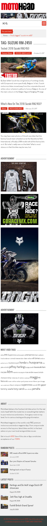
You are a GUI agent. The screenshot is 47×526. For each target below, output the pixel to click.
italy (43, 363)
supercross (26, 384)
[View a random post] (4, 23)
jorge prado (30, 367)
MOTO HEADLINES (16, 108)
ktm (10, 371)
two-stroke (28, 389)
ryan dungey (41, 381)
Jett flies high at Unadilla (21, 496)
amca (19, 355)
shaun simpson (15, 385)
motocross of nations (18, 378)
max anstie (29, 372)
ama (2, 355)
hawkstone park (14, 363)
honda (23, 362)
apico (23, 355)
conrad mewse (15, 358)
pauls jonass (24, 381)
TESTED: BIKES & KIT (23, 53)
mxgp (34, 377)
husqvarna (35, 362)
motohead (26, 378)
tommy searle (7, 388)
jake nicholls (5, 367)
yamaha (36, 388)
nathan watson (16, 381)
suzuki (35, 385)
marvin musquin (19, 372)
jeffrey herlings (17, 367)
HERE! (12, 436)
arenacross (30, 354)
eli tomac (36, 358)
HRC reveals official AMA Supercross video (24, 453)
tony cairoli (19, 388)
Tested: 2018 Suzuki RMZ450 (15, 48)
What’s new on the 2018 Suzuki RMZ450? (21, 104)
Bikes (4, 108)
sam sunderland (5, 385)
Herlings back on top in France (20, 470)
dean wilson (28, 358)
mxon (10, 381)
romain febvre (32, 381)
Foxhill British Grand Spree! (21, 505)
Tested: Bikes (7, 53)
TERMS (17, 439)
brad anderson (5, 358)
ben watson (39, 355)
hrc (27, 363)
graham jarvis (4, 363)
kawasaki (38, 367)
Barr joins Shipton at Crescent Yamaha (23, 461)
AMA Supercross (10, 354)
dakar (22, 358)
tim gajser (42, 384)
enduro (42, 358)
